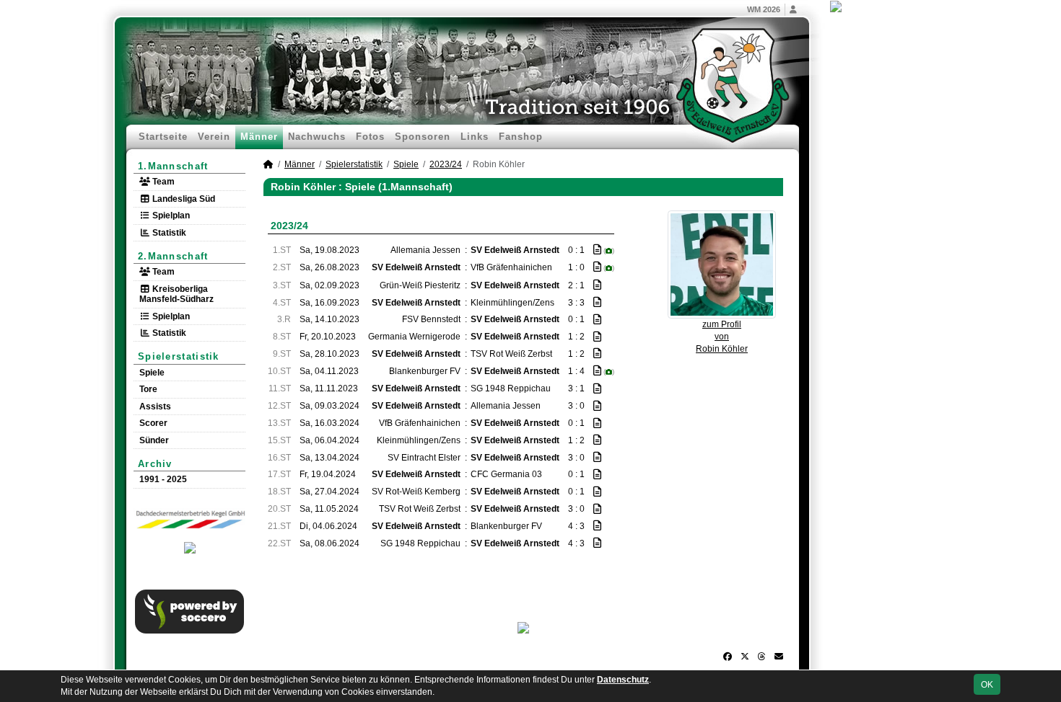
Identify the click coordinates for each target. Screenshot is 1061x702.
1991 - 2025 (163, 479)
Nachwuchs (317, 136)
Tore (148, 389)
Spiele (152, 373)
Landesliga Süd (182, 199)
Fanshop (521, 136)
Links (474, 136)
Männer (259, 136)
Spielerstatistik (178, 356)
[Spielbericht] (597, 249)
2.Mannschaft (173, 256)
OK (987, 685)
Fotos (370, 136)
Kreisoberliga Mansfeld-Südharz (176, 294)
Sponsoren (422, 136)
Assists (155, 406)
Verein (214, 136)
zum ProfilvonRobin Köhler (722, 336)
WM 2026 (763, 9)
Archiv (155, 463)
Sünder (154, 440)
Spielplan (170, 215)
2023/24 (445, 164)
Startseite (163, 136)
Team (162, 182)
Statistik (168, 233)
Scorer (153, 423)
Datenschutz (623, 680)
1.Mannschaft (173, 166)
